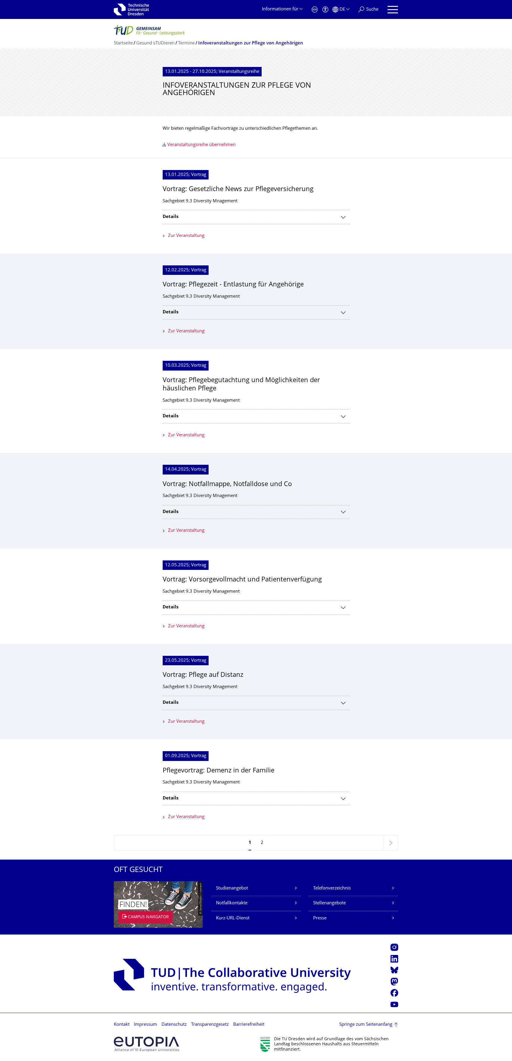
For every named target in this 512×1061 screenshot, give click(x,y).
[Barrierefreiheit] (325, 9)
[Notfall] (314, 9)
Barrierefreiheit (248, 1024)
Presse (320, 918)
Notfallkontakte (231, 903)
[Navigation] (392, 10)
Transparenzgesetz (210, 1024)
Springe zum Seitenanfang (365, 1024)
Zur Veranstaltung (186, 236)
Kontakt (121, 1024)
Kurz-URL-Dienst (232, 918)
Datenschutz (174, 1024)
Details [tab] (170, 217)
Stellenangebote (329, 903)
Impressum (145, 1024)
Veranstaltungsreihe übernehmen (201, 145)
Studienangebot (232, 888)
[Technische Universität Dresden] (131, 9)
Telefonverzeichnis (332, 888)
